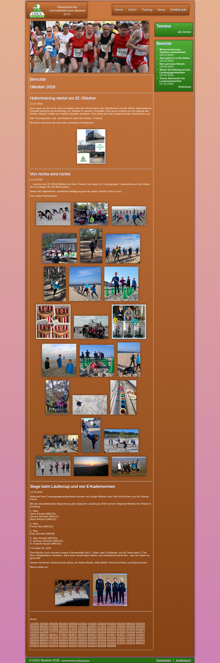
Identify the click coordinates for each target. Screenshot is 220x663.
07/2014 (53, 642)
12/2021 (82, 626)
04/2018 (101, 631)
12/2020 (111, 626)
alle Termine (184, 31)
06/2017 (73, 634)
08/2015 (44, 640)
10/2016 (34, 637)
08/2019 (92, 629)
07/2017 (63, 634)
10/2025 (44, 623)
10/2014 (140, 640)
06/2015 (63, 640)
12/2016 (130, 634)
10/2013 (130, 642)
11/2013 (121, 642)
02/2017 (111, 634)
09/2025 (53, 623)
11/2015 (130, 637)
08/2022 (44, 626)
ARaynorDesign (83, 661)
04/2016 (92, 637)
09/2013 (140, 642)
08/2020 (140, 626)
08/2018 (72, 631)
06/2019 (101, 629)
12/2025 (34, 623)
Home (119, 10)
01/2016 (111, 637)
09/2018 (63, 631)
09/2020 (130, 626)
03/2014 (92, 642)
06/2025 (63, 623)
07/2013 (34, 645)
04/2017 (92, 634)
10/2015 (140, 637)
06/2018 (82, 631)
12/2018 (34, 631)
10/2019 (82, 629)
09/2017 (44, 634)
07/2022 (53, 626)
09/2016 (44, 637)
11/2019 (73, 629)
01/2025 (92, 623)
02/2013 (82, 645)
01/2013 (92, 645)
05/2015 (73, 640)
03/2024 (121, 623)
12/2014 (121, 640)
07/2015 (53, 640)
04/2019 (111, 629)
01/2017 (121, 634)
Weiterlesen (184, 86)
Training (147, 10)
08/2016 (53, 637)
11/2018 (44, 631)
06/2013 (44, 645)
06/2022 (63, 626)
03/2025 (73, 623)
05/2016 (82, 637)
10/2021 (92, 626)
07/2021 (101, 626)
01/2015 (111, 640)
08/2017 (53, 634)
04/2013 (63, 645)
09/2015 (34, 640)
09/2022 (34, 626)
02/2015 (101, 640)
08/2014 (44, 642)
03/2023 (140, 623)
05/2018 (92, 631)
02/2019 (130, 629)
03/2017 (101, 634)
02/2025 (82, 623)
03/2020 (34, 629)
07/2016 (63, 637)
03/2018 (111, 631)
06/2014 (63, 642)
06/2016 (73, 637)
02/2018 (121, 631)
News (161, 10)
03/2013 (73, 645)
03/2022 (73, 626)
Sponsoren (163, 660)
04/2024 (111, 623)
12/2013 (111, 642)
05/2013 (53, 645)
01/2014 (101, 642)
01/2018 (130, 631)
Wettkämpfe (178, 10)
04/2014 (82, 642)
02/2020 (44, 629)
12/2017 (140, 631)
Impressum (183, 660)
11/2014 (130, 640)
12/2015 (121, 637)
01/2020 (53, 629)
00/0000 (111, 645)
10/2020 (121, 626)
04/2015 (82, 640)
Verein (132, 10)
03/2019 (121, 629)
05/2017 (82, 634)
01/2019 (140, 629)
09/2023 (130, 623)
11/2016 (140, 634)
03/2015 (92, 640)
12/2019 (63, 629)
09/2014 (34, 642)
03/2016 (101, 637)
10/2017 (34, 634)
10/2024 (101, 623)
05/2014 (73, 642)
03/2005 (101, 645)
